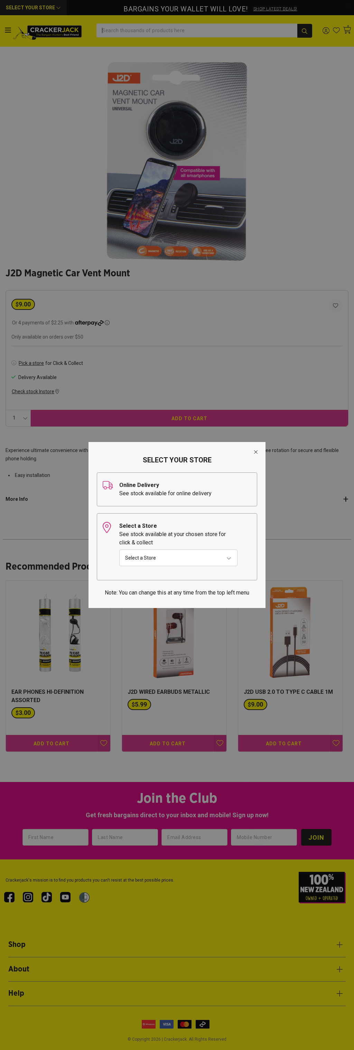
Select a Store (140, 558)
